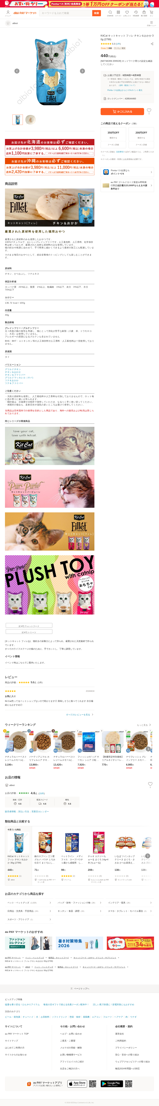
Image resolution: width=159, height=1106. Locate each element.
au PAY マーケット (13, 958)
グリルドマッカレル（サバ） (20, 377)
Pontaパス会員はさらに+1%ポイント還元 (124, 90)
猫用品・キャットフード (58, 958)
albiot (27, 967)
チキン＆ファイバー (15, 375)
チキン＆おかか (13, 372)
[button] (152, 44)
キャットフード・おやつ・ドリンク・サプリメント (94, 958)
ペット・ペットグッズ (34, 958)
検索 (96, 13)
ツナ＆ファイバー (14, 383)
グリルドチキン (13, 369)
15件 (41, 793)
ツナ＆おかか (12, 380)
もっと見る (142, 725)
